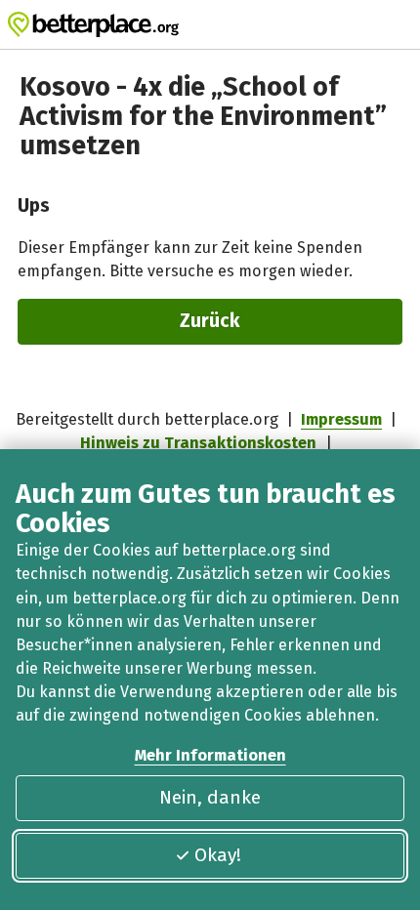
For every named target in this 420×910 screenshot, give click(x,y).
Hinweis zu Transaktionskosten (198, 443)
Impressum (341, 419)
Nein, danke (210, 797)
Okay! (217, 855)
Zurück (210, 321)
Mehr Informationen (210, 755)
